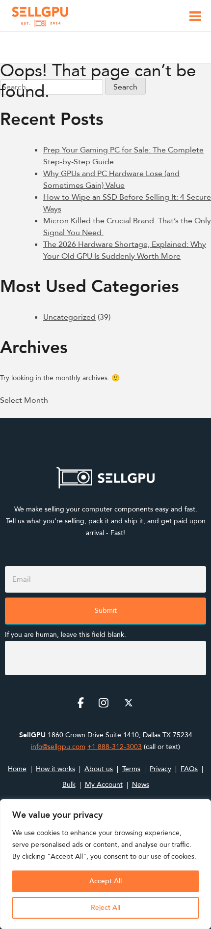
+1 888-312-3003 (114, 746)
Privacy (160, 769)
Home (17, 769)
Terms (131, 769)
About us (98, 769)
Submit (106, 610)
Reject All (105, 907)
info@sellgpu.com (58, 746)
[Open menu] (195, 18)
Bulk (69, 784)
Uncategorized (69, 317)
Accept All (105, 881)
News (140, 784)
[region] (105, 864)
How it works (55, 769)
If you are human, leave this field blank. (65, 634)
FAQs (189, 769)
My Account (104, 784)
